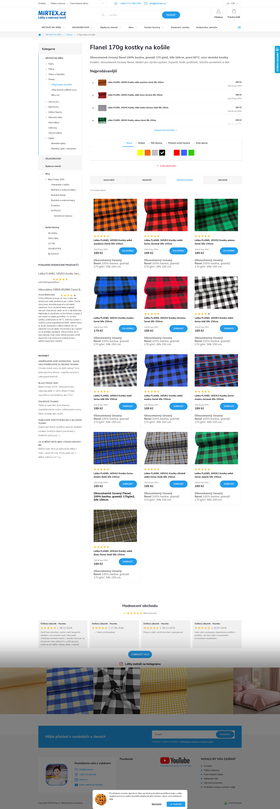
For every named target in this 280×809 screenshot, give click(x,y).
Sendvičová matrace (63, 216)
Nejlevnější (109, 180)
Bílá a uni (55, 95)
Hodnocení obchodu (140, 605)
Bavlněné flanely (58, 195)
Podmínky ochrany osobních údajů (219, 787)
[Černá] (162, 153)
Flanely (51, 79)
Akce (47, 173)
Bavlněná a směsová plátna (63, 189)
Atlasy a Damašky (56, 74)
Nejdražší (147, 180)
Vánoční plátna (55, 133)
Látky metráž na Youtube (91, 784)
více (111, 799)
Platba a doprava (58, 3)
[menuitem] (53, 27)
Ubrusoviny (53, 101)
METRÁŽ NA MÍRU (54, 58)
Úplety (51, 138)
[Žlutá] (140, 153)
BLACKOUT (53, 253)
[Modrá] (184, 153)
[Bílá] (169, 153)
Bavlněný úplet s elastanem (63, 148)
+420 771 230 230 (87, 774)
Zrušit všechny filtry (168, 165)
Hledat (171, 15)
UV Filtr (51, 243)
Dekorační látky (55, 117)
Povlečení (55, 205)
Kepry (51, 63)
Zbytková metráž (53, 166)
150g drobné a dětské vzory (64, 89)
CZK (233, 3)
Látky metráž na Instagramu (143, 664)
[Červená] (177, 153)
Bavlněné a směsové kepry (63, 200)
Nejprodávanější (185, 180)
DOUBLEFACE (54, 248)
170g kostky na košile (61, 84)
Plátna (51, 69)
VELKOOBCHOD (53, 158)
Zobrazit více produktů (164, 130)
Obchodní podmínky (213, 782)
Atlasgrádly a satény (60, 184)
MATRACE (56, 210)
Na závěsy (52, 233)
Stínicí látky (53, 238)
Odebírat (225, 734)
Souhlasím (177, 804)
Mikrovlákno (53, 122)
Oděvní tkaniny (55, 112)
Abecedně (222, 180)
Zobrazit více (140, 654)
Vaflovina (52, 127)
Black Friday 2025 (56, 179)
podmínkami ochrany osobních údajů (196, 741)
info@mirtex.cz (86, 769)
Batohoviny (53, 107)
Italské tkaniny (52, 227)
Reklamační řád (211, 778)
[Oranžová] (147, 153)
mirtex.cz (83, 779)
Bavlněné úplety (58, 143)
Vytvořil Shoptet (235, 803)
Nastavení (156, 804)
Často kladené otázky (79, 3)
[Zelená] (191, 153)
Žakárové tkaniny (48, 401)
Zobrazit (178, 328)
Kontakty (42, 3)
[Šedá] (155, 153)
